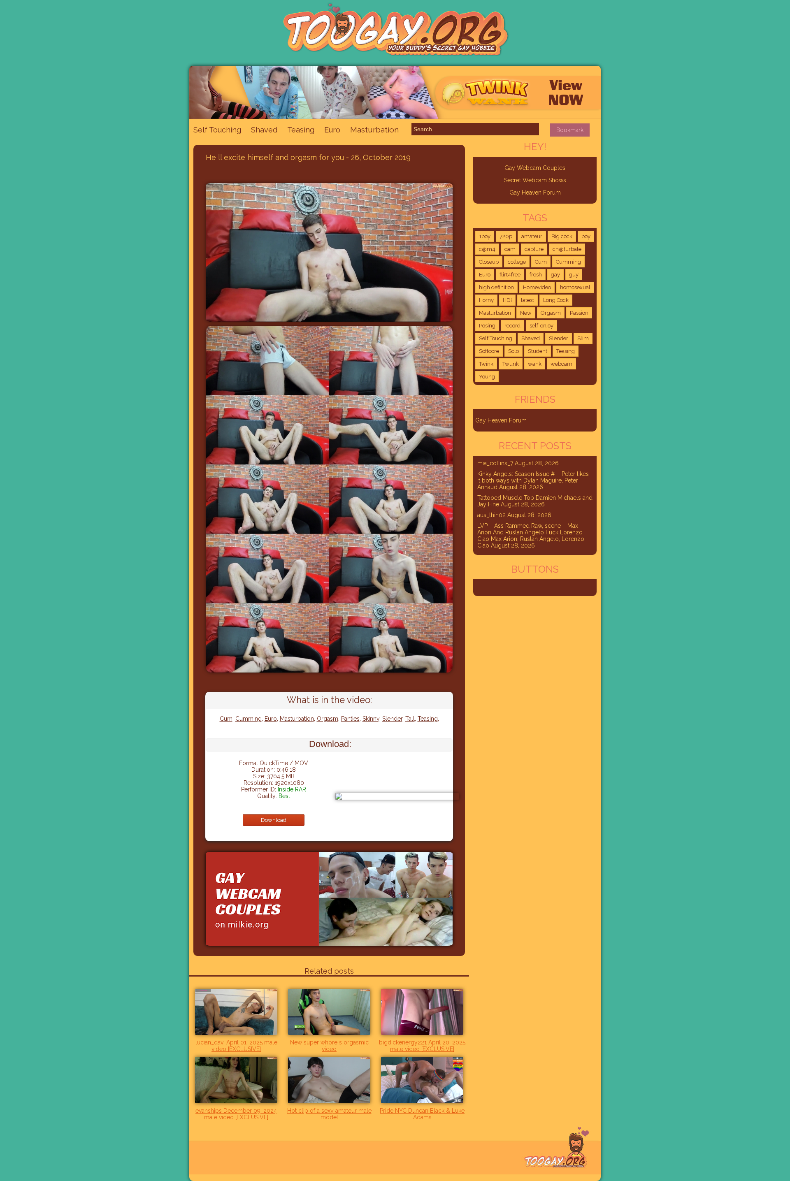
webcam (561, 364)
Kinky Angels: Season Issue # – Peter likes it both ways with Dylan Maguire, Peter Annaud (533, 480)
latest (527, 300)
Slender (392, 718)
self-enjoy (541, 326)
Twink (486, 364)
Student (537, 351)
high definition (496, 287)
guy (574, 274)
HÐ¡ (507, 300)
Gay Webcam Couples (534, 168)
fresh (536, 274)
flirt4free (510, 274)
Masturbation (374, 129)
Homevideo (537, 287)
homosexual (575, 287)
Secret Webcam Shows (535, 180)
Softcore (489, 351)
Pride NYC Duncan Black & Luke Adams (422, 1114)
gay (555, 274)
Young (487, 377)
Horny (486, 300)
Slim (583, 338)
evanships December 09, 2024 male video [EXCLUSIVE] (236, 1114)
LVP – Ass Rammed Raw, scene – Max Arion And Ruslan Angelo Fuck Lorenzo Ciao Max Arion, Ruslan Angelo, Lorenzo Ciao (530, 535)
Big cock (561, 236)
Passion (579, 313)
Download (273, 820)
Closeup (489, 262)
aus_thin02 (491, 515)
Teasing (300, 129)
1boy (484, 236)
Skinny (370, 718)
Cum (226, 718)
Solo (513, 351)
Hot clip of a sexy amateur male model (329, 1114)
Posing (487, 326)
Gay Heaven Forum (535, 192)
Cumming (248, 718)
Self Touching (217, 129)
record (512, 326)
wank (534, 364)
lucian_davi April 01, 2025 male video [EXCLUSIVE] (236, 1045)
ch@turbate (567, 249)
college (517, 262)
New (526, 313)
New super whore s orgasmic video (329, 1045)
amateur (531, 236)
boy (585, 236)
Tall (410, 718)
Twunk (510, 364)
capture (534, 249)
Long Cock (556, 300)
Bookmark (569, 130)
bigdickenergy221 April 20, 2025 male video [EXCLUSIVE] (422, 1045)
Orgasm (327, 718)
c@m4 (487, 249)
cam (510, 249)
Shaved (264, 129)
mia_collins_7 (495, 463)
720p (506, 236)
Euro (332, 129)
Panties (350, 718)
